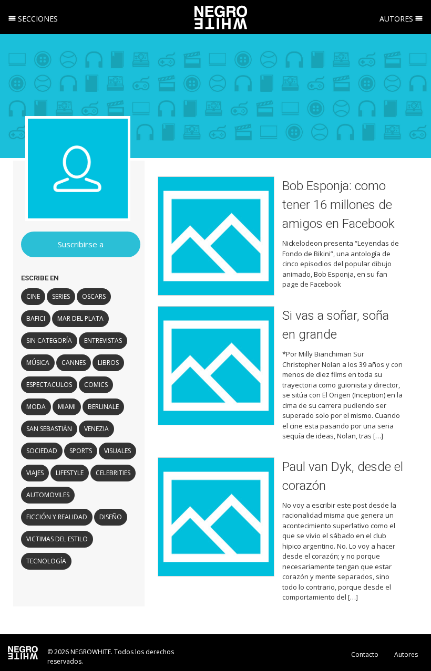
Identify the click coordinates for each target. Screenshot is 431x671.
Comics (96, 384)
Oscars (94, 296)
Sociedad (41, 450)
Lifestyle (70, 472)
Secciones (37, 19)
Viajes (35, 472)
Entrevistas (103, 340)
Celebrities (113, 472)
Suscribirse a (81, 244)
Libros (108, 362)
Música (37, 362)
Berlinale (103, 406)
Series (61, 296)
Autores (397, 19)
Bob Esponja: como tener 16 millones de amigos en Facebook (338, 205)
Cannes (73, 362)
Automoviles (47, 494)
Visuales (117, 450)
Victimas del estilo (57, 538)
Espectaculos (49, 384)
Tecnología (46, 561)
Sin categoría (49, 340)
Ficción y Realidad (56, 516)
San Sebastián (49, 428)
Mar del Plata (80, 318)
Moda (36, 406)
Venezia (96, 428)
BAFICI (35, 318)
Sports (80, 450)
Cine (33, 296)
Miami (67, 406)
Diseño (110, 516)
